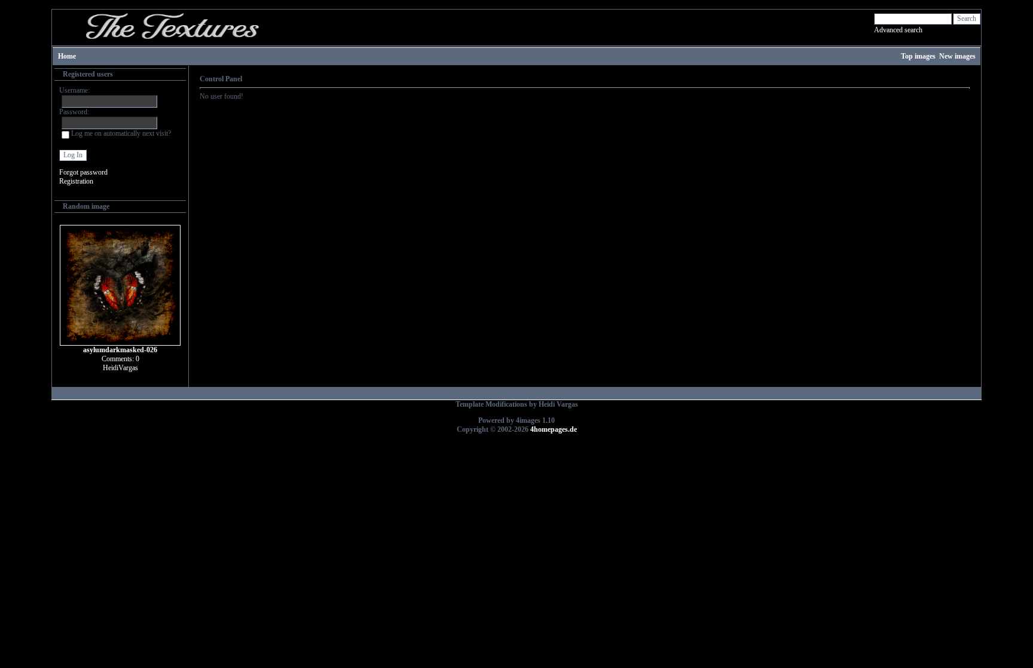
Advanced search (898, 30)
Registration (76, 181)
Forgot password (83, 172)
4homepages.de (553, 429)
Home (67, 56)
